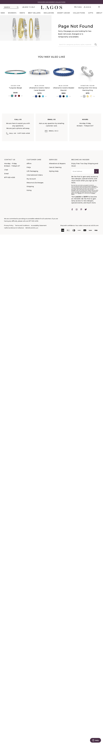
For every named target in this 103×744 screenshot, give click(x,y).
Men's (22, 13)
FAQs (29, 167)
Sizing (29, 190)
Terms (79, 193)
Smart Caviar (63, 13)
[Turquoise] (12, 95)
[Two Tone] (91, 96)
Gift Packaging (32, 171)
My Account (31, 179)
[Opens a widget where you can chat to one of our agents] (95, 740)
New (3, 13)
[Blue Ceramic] (43, 96)
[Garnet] (19, 95)
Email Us (53, 131)
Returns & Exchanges (35, 183)
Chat (6, 170)
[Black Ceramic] (39, 96)
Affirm (29, 163)
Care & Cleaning (55, 167)
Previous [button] (2, 81)
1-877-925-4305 (19, 133)
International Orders (35, 175)
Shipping (30, 186)
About (99, 13)
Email (6, 174)
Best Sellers (34, 13)
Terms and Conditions (22, 225)
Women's (12, 13)
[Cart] (98, 7)
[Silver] (84, 96)
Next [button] (22, 96)
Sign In (88, 7)
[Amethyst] (15, 95)
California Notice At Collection (14, 228)
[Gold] (87, 96)
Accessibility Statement (39, 225)
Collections (79, 13)
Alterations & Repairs (57, 163)
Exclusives (49, 13)
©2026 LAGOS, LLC (32, 228)
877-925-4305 (9, 177)
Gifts (90, 13)
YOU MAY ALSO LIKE (51, 56)
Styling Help (54, 171)
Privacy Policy (8, 225)
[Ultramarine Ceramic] (36, 96)
